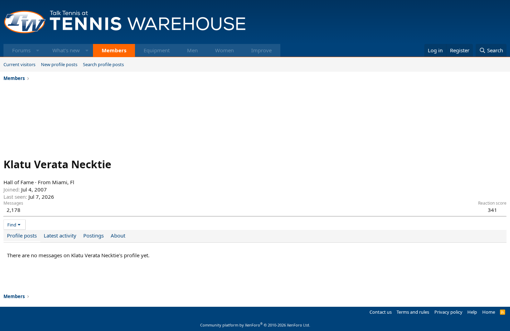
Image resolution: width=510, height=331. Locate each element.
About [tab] (118, 235)
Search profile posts (103, 64)
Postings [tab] (93, 235)
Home (488, 312)
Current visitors (19, 64)
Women (224, 50)
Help (472, 312)
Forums (21, 50)
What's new (66, 50)
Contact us (380, 312)
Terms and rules (413, 312)
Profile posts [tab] (22, 235)
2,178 (13, 209)
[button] (38, 50)
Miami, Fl (63, 182)
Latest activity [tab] (60, 235)
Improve (261, 50)
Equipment (157, 50)
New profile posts (59, 64)
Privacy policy (448, 312)
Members (114, 50)
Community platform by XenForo (255, 325)
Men (192, 50)
